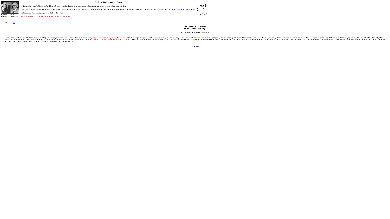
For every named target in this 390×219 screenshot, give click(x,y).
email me (181, 9)
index (197, 47)
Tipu (14, 23)
